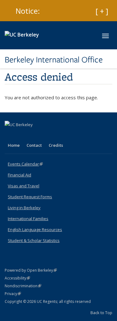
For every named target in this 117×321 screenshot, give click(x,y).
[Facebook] (10, 135)
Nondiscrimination (23, 286)
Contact (34, 145)
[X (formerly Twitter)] (22, 135)
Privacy (13, 293)
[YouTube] (34, 135)
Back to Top (101, 312)
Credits (56, 145)
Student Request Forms (30, 197)
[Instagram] (46, 135)
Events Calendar (25, 164)
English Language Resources (35, 229)
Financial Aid (19, 175)
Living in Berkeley (24, 207)
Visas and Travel (23, 186)
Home (14, 145)
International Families (28, 218)
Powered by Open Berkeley (31, 270)
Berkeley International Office (54, 59)
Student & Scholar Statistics (34, 240)
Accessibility (17, 278)
